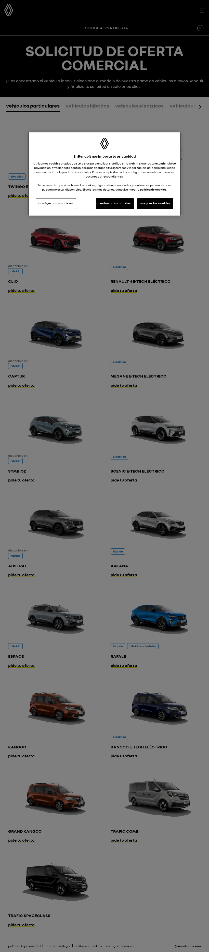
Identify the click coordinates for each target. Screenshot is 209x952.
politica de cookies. (153, 189)
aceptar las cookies (155, 203)
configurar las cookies (55, 203)
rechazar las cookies (115, 203)
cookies (54, 163)
